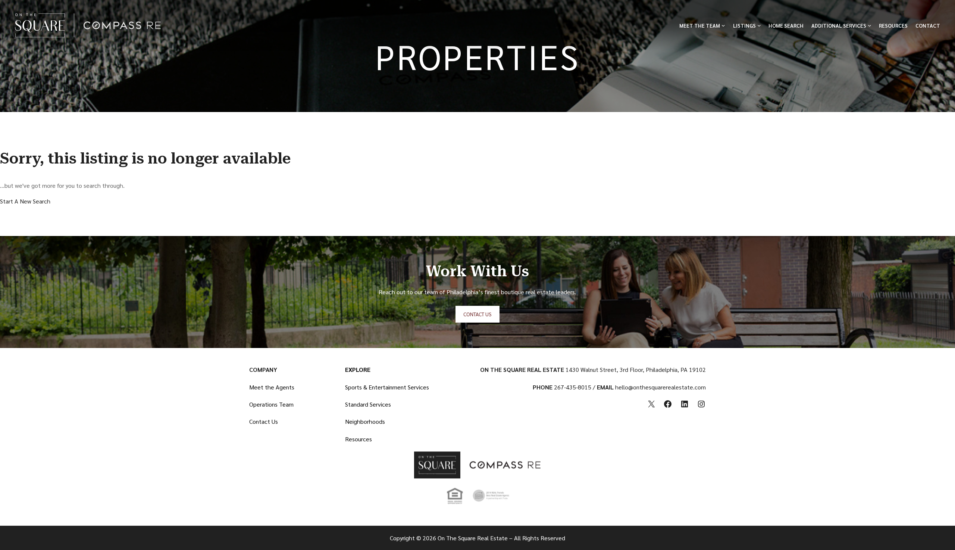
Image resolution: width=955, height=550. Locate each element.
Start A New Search (25, 201)
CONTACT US (477, 314)
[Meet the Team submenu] (723, 25)
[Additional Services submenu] (869, 25)
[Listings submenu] (759, 25)
